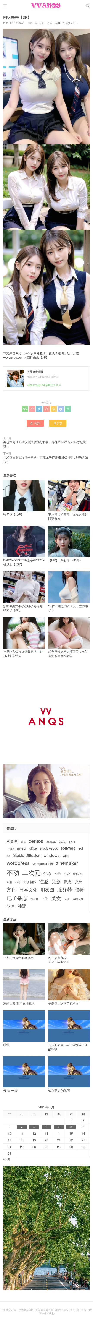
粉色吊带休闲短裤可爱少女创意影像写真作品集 (68, 653)
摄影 (56, 881)
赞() (35, 423)
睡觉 (6, 1045)
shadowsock (49, 848)
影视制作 (29, 881)
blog (23, 841)
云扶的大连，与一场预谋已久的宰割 (68, 1047)
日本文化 (28, 889)
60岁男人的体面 (59, 1090)
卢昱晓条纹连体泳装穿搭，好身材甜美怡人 (23, 653)
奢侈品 (77, 874)
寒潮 (9, 882)
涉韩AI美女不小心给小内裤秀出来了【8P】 (22, 608)
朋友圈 (47, 889)
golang (62, 841)
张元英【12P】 (13, 514)
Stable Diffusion (26, 855)
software (68, 848)
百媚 (57, 23)
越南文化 (78, 899)
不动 (13, 872)
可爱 (67, 874)
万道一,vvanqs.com (22, 1310)
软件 (10, 906)
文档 (78, 881)
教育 (68, 881)
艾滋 (66, 899)
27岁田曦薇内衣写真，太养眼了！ (68, 608)
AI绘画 (12, 841)
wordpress (18, 863)
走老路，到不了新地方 (63, 1003)
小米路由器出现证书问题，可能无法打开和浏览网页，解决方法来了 (45, 459)
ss (8, 855)
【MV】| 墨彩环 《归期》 (65, 560)
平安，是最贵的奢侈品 (18, 957)
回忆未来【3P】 (38, 357)
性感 (44, 881)
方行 (11, 889)
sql (81, 848)
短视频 (34, 899)
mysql (21, 848)
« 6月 (7, 1159)
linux (72, 841)
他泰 (47, 873)
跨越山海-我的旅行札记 (19, 1003)
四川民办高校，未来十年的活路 (58, 959)
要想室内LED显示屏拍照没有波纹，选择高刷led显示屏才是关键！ (44, 444)
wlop (66, 855)
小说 (17, 882)
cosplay (51, 842)
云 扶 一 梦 (10, 1090)
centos (36, 840)
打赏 (57, 423)
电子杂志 (17, 898)
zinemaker (67, 863)
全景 (58, 874)
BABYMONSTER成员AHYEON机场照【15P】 (24, 562)
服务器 (64, 889)
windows (51, 855)
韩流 (22, 906)
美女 (56, 898)
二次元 (31, 872)
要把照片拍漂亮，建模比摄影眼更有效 (68, 516)
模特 (79, 890)
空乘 (44, 898)
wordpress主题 (43, 864)
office (33, 848)
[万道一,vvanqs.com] (46, 5)
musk (10, 848)
